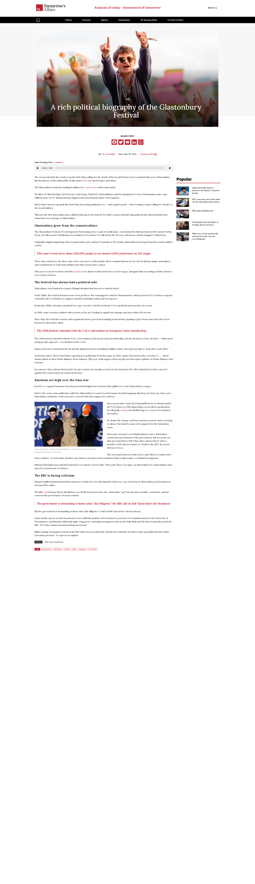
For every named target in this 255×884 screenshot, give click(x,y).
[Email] (127, 142)
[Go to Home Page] (50, 7)
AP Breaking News (149, 20)
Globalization (124, 20)
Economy (86, 20)
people (77, 271)
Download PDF (147, 154)
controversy (90, 187)
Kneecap (82, 549)
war (44, 386)
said (46, 492)
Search (211, 8)
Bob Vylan (58, 549)
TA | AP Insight (108, 154)
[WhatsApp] (140, 142)
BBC (74, 549)
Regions (104, 20)
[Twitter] (121, 142)
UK (127, 99)
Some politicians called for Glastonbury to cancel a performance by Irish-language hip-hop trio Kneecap (66, 450)
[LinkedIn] (134, 142)
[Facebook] (114, 142)
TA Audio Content (175, 20)
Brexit (67, 549)
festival (86, 180)
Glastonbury (46, 549)
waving (124, 410)
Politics (68, 20)
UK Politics (92, 549)
